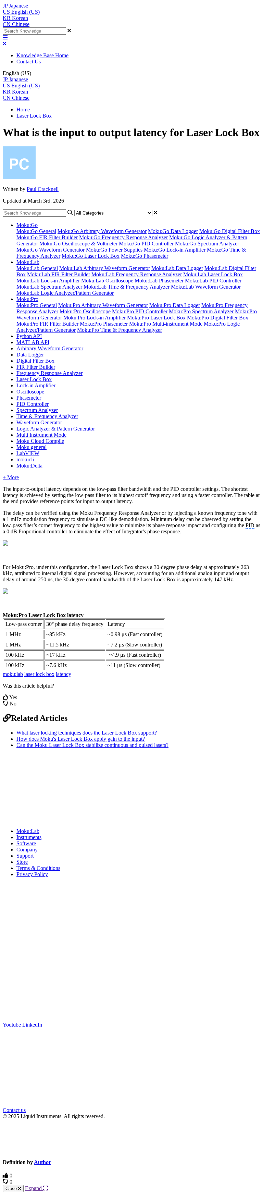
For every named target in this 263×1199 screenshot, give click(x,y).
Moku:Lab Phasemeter (159, 280)
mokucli (25, 459)
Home (23, 109)
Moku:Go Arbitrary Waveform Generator (102, 231)
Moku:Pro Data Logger (174, 305)
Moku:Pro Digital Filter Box (217, 317)
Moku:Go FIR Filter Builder (47, 237)
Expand (34, 1188)
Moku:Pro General (36, 305)
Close (11, 1188)
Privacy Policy (32, 874)
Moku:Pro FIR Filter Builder (47, 324)
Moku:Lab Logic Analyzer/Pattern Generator (65, 293)
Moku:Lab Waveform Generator (206, 287)
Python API (29, 336)
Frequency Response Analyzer (49, 373)
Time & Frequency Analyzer (47, 416)
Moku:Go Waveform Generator (50, 250)
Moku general (31, 447)
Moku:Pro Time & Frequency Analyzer (119, 330)
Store (22, 862)
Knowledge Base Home (42, 55)
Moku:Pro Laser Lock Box (156, 317)
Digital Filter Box (35, 361)
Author (42, 1162)
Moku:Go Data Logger (173, 231)
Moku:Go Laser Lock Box (91, 256)
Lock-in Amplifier (35, 385)
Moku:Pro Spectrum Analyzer (201, 311)
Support (25, 856)
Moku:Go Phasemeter (144, 256)
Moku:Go (27, 225)
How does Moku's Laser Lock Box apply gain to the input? (80, 739)
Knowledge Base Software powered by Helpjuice (131, 1138)
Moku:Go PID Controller (146, 243)
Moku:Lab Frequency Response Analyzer (136, 274)
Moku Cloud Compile (40, 441)
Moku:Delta (29, 466)
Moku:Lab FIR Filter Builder (58, 274)
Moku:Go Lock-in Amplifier (174, 250)
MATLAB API (32, 342)
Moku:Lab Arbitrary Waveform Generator (104, 268)
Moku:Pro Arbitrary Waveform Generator (103, 305)
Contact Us (28, 61)
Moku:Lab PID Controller (213, 280)
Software (26, 843)
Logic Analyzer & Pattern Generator (55, 429)
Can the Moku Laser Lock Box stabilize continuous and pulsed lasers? (92, 745)
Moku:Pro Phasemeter (104, 324)
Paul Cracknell (43, 189)
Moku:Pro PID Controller (139, 311)
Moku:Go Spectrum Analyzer (207, 243)
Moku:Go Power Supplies (114, 250)
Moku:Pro (27, 299)
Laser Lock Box (34, 116)
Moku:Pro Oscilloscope (85, 311)
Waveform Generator (39, 422)
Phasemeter (28, 398)
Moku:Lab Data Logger (177, 268)
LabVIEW (27, 453)
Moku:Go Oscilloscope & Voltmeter (78, 243)
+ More (11, 477)
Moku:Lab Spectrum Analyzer (49, 287)
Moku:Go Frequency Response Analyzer (123, 237)
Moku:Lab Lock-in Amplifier (48, 280)
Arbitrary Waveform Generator (49, 348)
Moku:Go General (36, 231)
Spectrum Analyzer (37, 410)
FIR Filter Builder (35, 367)
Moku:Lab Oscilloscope (107, 280)
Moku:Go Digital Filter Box (229, 231)
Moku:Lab (27, 262)
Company (27, 849)
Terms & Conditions (38, 868)
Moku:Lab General (37, 268)
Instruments (28, 837)
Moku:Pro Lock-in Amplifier (94, 317)
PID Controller (32, 404)
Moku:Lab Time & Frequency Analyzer (127, 287)
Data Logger (30, 355)
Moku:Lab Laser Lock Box (213, 274)
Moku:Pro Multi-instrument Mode (165, 324)
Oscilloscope (30, 392)
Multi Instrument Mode (41, 435)
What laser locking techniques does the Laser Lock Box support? (86, 733)
